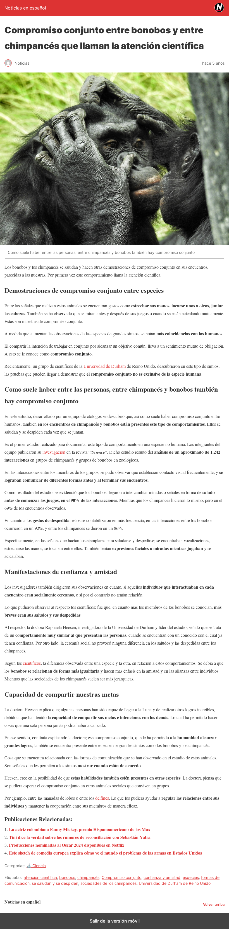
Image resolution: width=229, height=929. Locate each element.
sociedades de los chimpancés (108, 883)
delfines (102, 798)
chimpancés (88, 877)
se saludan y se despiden (55, 883)
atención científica (40, 877)
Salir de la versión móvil (115, 921)
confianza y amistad (162, 877)
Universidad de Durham (105, 366)
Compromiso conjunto (121, 877)
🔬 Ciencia (36, 865)
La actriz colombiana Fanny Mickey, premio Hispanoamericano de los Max (79, 829)
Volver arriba (214, 904)
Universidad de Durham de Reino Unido (175, 883)
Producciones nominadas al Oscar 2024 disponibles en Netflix (66, 845)
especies (191, 877)
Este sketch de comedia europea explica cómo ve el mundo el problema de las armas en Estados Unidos (105, 853)
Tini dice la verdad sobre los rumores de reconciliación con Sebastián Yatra (80, 837)
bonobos (67, 877)
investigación (53, 452)
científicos (32, 663)
